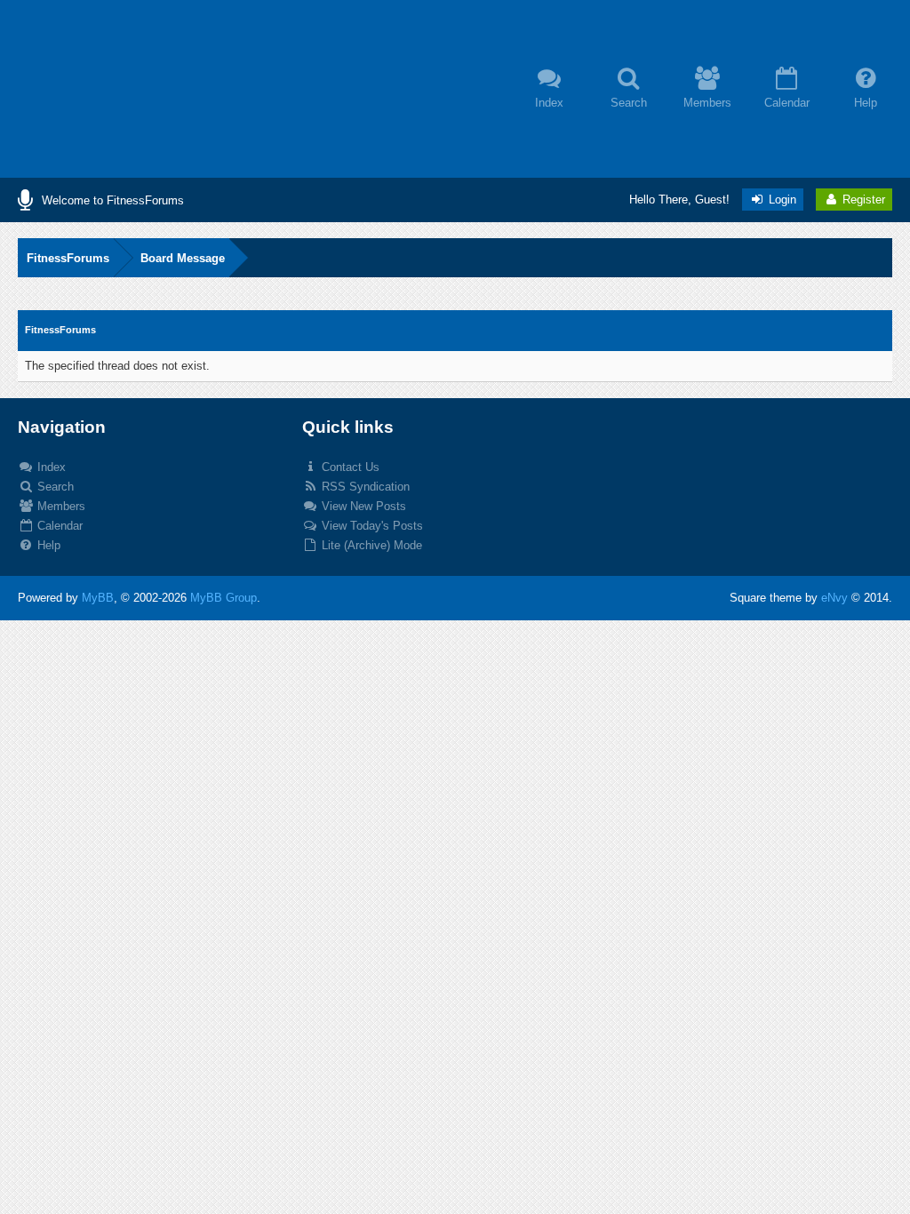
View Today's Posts (370, 525)
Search (54, 486)
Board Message (182, 258)
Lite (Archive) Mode (370, 545)
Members (59, 506)
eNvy (834, 597)
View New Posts (362, 506)
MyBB (98, 597)
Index (50, 467)
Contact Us (348, 467)
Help (47, 545)
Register (862, 199)
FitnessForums (68, 258)
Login (780, 199)
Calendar (58, 525)
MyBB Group (223, 597)
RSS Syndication (364, 486)
